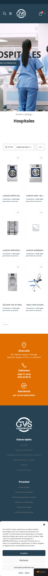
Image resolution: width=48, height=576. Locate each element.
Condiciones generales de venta (24, 497)
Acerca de (24, 445)
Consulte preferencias (24, 567)
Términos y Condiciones (24, 502)
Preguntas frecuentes (24, 450)
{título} (20, 573)
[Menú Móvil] (10, 13)
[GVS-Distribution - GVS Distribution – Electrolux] (21, 13)
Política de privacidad (24, 492)
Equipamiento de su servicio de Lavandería (24, 455)
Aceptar (24, 553)
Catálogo (24, 465)
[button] (44, 524)
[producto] (12, 173)
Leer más (17, 158)
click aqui (16, 199)
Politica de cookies (24, 507)
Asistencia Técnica (24, 470)
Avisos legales (24, 487)
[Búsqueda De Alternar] (5, 13)
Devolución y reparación (24, 512)
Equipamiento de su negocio (24, 460)
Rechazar (24, 560)
